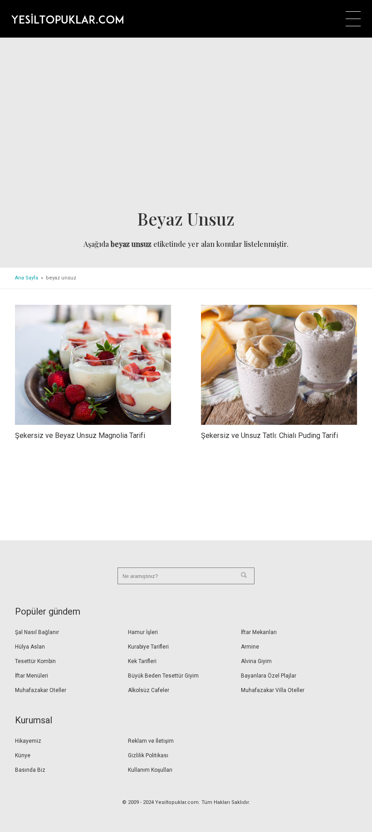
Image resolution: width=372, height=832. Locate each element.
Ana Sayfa (26, 278)
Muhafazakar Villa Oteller (272, 690)
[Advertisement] (186, 126)
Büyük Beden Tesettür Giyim (163, 676)
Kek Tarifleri (142, 661)
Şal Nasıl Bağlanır (37, 632)
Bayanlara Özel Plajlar (268, 676)
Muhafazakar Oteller (40, 690)
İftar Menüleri (31, 676)
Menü (353, 18)
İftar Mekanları (259, 632)
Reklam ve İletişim (151, 741)
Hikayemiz (28, 741)
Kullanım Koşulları (150, 770)
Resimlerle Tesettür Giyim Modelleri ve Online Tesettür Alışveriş (67, 19)
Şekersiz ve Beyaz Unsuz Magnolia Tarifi (80, 435)
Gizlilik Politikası (148, 755)
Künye (22, 755)
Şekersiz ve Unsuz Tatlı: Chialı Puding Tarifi (269, 435)
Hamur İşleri (143, 632)
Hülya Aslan (30, 647)
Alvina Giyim (256, 661)
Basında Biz (30, 770)
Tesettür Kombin (35, 661)
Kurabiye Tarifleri (148, 647)
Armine (250, 647)
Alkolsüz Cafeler (148, 690)
